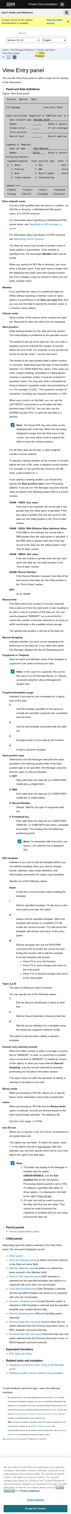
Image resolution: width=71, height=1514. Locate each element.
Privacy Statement (29, 1490)
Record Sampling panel (22, 1313)
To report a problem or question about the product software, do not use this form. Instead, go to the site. (37, 1424)
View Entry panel (11, 53)
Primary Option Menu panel (24, 1231)
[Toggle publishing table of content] (14, 57)
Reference (23, 50)
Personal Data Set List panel (24, 1321)
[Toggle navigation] (62, 4)
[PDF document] (8, 57)
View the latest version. (54, 22)
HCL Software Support (43, 1426)
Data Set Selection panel (22, 1260)
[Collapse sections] (4, 57)
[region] (35, 1485)
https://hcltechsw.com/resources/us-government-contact (36, 1414)
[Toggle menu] (67, 12)
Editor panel (15, 1255)
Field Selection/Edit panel (23, 1288)
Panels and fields (45, 50)
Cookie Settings (35, 1500)
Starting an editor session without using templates (36, 1373)
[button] (3, 89)
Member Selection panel (22, 1268)
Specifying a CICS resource (29, 239)
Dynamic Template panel (22, 1301)
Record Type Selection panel (25, 1276)
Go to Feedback (39, 54)
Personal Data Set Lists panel (25, 1334)
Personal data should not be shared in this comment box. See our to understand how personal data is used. (37, 1432)
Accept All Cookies (35, 1508)
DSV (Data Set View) (20, 1353)
